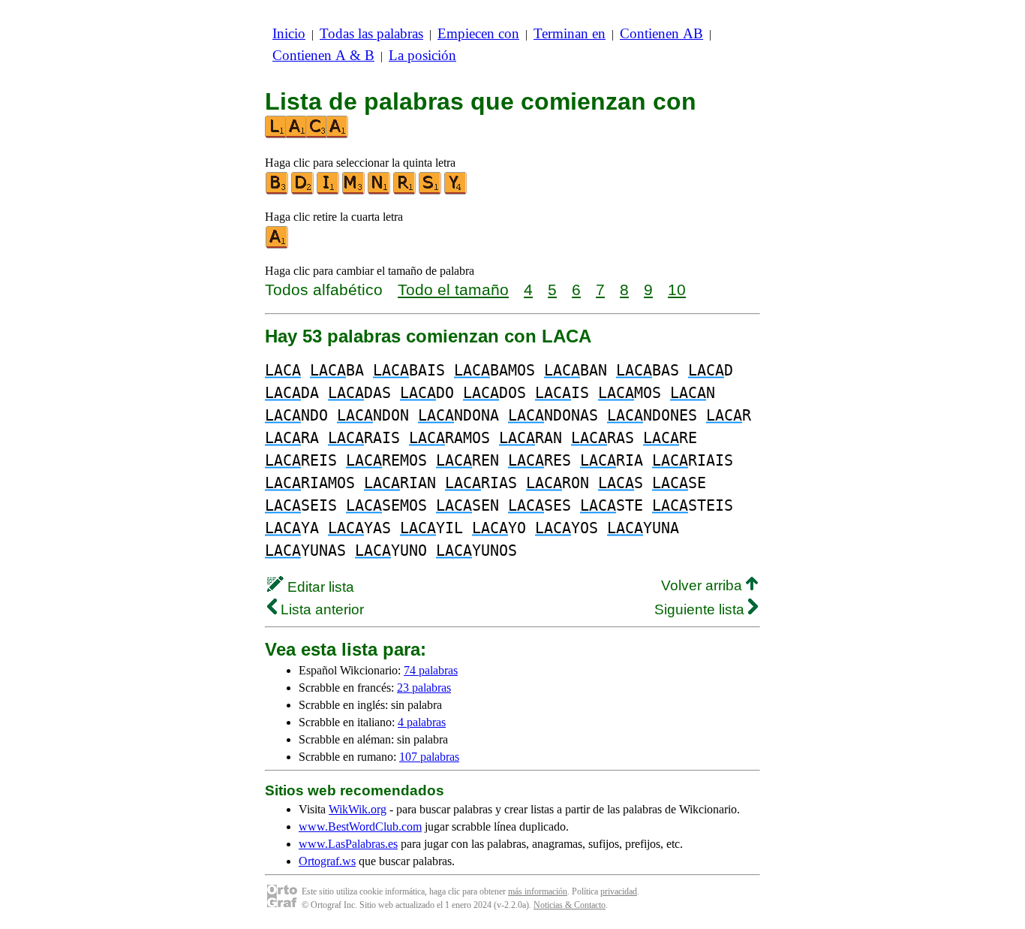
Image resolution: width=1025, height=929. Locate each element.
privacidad (618, 891)
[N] (379, 191)
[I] (328, 191)
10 (677, 289)
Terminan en (570, 33)
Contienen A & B (323, 55)
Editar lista (319, 587)
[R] (405, 191)
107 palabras (429, 756)
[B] (277, 191)
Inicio (288, 33)
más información (537, 891)
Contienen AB (661, 33)
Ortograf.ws (327, 861)
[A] (277, 245)
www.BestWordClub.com (360, 826)
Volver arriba (703, 585)
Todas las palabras (371, 33)
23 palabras (424, 687)
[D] (303, 191)
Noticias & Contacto (570, 905)
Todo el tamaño (453, 289)
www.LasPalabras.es (348, 843)
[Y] (456, 191)
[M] (354, 191)
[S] (430, 191)
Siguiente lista (701, 609)
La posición (422, 55)
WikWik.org (357, 809)
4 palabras (422, 722)
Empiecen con (478, 33)
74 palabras (431, 670)
